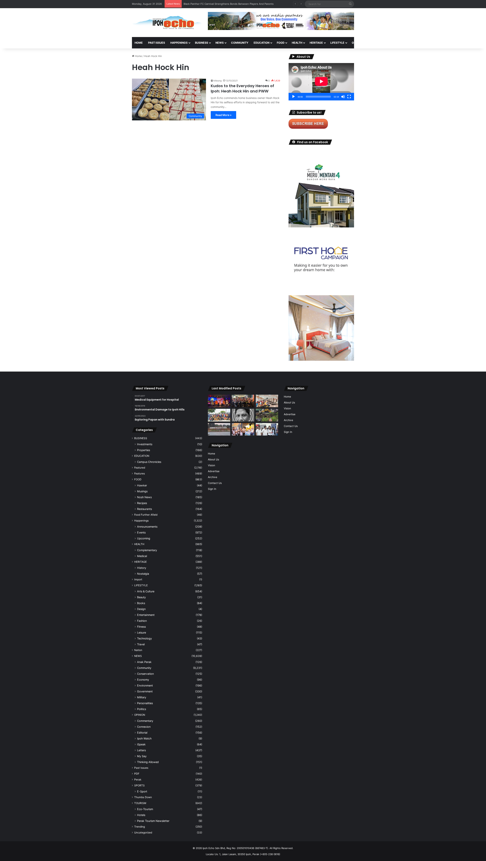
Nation (138, 650)
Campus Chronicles (149, 461)
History (141, 567)
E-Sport (142, 791)
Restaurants (144, 509)
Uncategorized (143, 832)
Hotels (141, 815)
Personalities (145, 703)
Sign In (212, 488)
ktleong (218, 80)
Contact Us (215, 483)
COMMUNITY (239, 42)
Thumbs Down (143, 797)
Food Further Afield (145, 514)
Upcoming (143, 538)
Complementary (147, 550)
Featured (139, 467)
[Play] (293, 97)
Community (144, 667)
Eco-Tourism (145, 809)
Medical (142, 556)
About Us (213, 459)
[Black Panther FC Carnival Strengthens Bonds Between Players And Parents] (219, 415)
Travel (141, 644)
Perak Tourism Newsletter (153, 820)
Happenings (141, 520)
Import (138, 579)
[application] (321, 81)
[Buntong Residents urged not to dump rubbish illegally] (267, 415)
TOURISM (392, 42)
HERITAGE (316, 42)
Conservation (145, 673)
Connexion (144, 726)
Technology (144, 638)
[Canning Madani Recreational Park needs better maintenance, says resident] (219, 429)
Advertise (213, 471)
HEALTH (297, 42)
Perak (137, 779)
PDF (136, 773)
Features (139, 473)
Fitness (141, 626)
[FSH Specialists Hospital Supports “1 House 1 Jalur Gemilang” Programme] (267, 429)
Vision (211, 465)
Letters (141, 750)
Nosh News (144, 497)
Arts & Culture (145, 591)
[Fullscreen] (349, 97)
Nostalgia (143, 573)
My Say (142, 756)
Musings (142, 491)
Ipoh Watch (144, 738)
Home (139, 42)
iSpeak (141, 744)
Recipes (142, 503)
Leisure (141, 632)
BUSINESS (201, 42)
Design (141, 609)
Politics (141, 709)
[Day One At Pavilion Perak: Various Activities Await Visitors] (243, 429)
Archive (212, 477)
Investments (144, 444)
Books (141, 603)
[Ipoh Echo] (167, 22)
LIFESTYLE (337, 42)
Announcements (147, 526)
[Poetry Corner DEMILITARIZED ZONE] (243, 415)
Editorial (142, 732)
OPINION (357, 42)
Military (141, 697)
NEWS (219, 42)
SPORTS (375, 42)
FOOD (280, 42)
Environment (145, 685)
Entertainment (146, 614)
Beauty (141, 597)
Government (145, 691)
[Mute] (343, 97)
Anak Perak (144, 662)
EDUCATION (261, 42)
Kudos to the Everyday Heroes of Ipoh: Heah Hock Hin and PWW (242, 88)
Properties (143, 450)
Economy (143, 679)
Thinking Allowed (148, 762)
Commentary (145, 720)
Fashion (142, 620)
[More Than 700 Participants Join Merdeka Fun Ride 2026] (243, 401)
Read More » (223, 115)
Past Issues (156, 42)
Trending (139, 826)
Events (141, 532)
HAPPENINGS (179, 42)
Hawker (142, 485)
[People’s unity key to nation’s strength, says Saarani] (219, 401)
